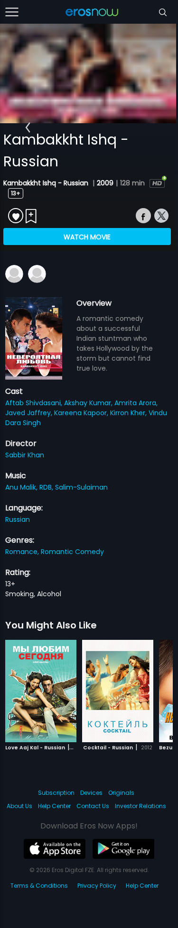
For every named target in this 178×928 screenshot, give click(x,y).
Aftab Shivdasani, (34, 403)
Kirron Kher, (129, 413)
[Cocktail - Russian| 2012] (117, 691)
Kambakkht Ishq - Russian (46, 183)
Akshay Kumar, (89, 403)
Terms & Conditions (39, 886)
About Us (19, 806)
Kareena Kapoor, (82, 413)
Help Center (54, 806)
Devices (91, 793)
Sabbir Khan (24, 455)
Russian (17, 519)
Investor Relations (140, 806)
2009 (105, 183)
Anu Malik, (22, 487)
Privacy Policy (96, 886)
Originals (121, 793)
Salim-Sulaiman (81, 487)
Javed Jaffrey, (29, 413)
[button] (27, 127)
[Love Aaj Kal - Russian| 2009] (40, 691)
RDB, (47, 487)
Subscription (56, 793)
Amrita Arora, (136, 403)
